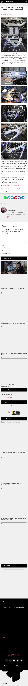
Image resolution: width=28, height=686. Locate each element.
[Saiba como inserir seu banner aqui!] (10, 413)
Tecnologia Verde (12, 188)
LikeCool (17, 185)
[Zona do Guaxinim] (18, 413)
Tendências (19, 188)
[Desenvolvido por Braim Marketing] (20, 665)
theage (4, 185)
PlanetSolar (9, 53)
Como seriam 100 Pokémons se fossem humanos (13, 562)
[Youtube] (21, 660)
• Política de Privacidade (14, 654)
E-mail (3, 247)
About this (7, 397)
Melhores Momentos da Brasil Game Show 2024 (13, 323)
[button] (5, 197)
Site (2, 250)
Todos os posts (11, 216)
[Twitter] (17, 660)
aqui (21, 397)
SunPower (13, 166)
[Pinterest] (14, 660)
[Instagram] (6, 660)
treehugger (10, 185)
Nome (3, 245)
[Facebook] (10, 660)
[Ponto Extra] (14, 413)
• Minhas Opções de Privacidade (14, 655)
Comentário (5, 233)
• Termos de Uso (14, 652)
